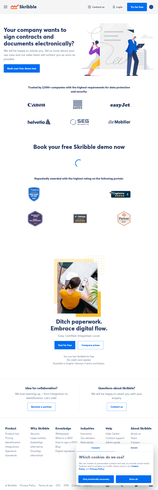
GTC (58, 485)
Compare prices (91, 345)
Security (35, 433)
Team (134, 438)
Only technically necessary (96, 479)
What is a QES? (64, 438)
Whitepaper (62, 433)
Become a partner (41, 406)
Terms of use (46, 485)
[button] (151, 7)
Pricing (9, 438)
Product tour (12, 433)
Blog (57, 446)
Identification (12, 442)
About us (136, 433)
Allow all (133, 479)
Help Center (113, 433)
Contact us (98, 7)
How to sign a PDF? (66, 442)
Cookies (76, 485)
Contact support (115, 438)
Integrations (12, 446)
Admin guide (113, 442)
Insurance (86, 433)
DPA (66, 485)
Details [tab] (134, 447)
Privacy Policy (97, 469)
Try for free (137, 7)
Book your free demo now (21, 68)
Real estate (87, 442)
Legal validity (38, 438)
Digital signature (65, 451)
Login (119, 7)
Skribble (28, 7)
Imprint (88, 485)
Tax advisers (88, 438)
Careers (135, 442)
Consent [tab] (95, 447)
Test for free (65, 345)
